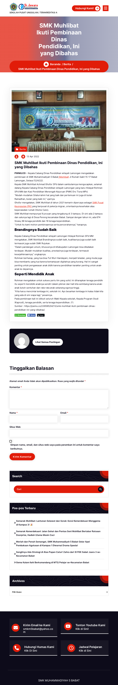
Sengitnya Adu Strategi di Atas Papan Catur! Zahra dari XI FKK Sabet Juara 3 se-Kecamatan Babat (58, 554)
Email (64, 412)
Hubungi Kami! (84, 8)
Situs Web (15, 426)
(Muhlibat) (63, 177)
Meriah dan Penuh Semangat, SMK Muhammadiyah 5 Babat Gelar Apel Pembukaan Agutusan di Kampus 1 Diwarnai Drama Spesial (53, 543)
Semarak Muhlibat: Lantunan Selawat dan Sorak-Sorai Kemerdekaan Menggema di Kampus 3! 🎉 (58, 523)
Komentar (15, 387)
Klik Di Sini (30, 650)
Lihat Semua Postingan (47, 342)
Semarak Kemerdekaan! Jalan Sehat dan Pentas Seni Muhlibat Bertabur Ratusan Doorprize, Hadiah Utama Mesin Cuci (58, 533)
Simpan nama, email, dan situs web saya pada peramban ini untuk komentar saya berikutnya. (54, 446)
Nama (13, 412)
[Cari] (100, 489)
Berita (67, 64)
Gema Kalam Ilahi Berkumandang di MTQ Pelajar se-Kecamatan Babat (52, 562)
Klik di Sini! (82, 628)
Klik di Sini (85, 650)
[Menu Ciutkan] (106, 8)
